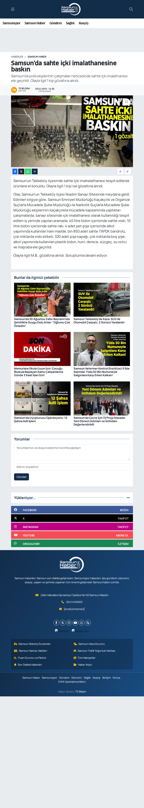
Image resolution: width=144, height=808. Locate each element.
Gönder (22, 477)
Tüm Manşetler (87, 657)
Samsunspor (11, 23)
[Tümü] (128, 498)
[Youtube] (75, 623)
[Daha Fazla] (35, 171)
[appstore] (62, 631)
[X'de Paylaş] (21, 171)
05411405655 (74, 602)
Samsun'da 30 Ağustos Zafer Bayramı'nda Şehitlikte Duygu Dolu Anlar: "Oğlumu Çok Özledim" (42, 322)
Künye (116, 677)
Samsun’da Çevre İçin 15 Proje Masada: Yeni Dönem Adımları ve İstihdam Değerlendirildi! (100, 421)
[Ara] (131, 9)
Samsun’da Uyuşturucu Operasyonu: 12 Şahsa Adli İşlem (40, 419)
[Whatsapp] (81, 623)
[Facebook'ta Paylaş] (14, 171)
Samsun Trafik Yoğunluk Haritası (96, 650)
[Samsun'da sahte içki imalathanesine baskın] (72, 131)
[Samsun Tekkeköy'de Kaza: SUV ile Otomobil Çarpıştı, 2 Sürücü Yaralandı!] (102, 299)
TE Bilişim (80, 691)
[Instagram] (69, 623)
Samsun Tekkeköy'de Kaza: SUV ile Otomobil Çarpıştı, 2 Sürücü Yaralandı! (99, 320)
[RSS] (88, 623)
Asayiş (83, 23)
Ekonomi (76, 677)
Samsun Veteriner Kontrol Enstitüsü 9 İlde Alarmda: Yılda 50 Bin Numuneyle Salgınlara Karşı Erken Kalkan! (102, 372)
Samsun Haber (35, 23)
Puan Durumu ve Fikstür (32, 657)
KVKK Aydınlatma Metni (72, 681)
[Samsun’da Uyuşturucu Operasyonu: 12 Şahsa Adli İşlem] (42, 398)
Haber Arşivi (85, 664)
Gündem (56, 23)
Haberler (17, 56)
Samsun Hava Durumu (91, 644)
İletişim (106, 677)
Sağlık (70, 23)
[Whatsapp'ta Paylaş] (28, 171)
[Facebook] (56, 623)
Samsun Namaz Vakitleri (33, 650)
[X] (63, 623)
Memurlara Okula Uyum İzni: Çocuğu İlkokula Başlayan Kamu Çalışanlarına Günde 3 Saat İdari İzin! (38, 372)
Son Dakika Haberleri (30, 664)
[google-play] (80, 631)
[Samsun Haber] (71, 9)
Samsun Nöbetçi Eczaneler (34, 644)
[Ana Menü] (12, 9)
